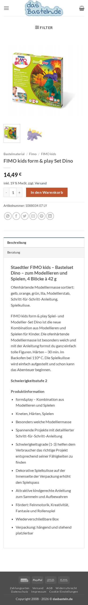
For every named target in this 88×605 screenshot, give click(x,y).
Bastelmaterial (14, 154)
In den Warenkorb (47, 192)
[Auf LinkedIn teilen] (50, 216)
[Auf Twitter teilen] (25, 216)
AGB (49, 588)
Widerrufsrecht (66, 588)
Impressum (38, 591)
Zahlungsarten (20, 588)
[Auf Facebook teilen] (16, 216)
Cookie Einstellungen (63, 591)
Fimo (33, 154)
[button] (6, 8)
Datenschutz (19, 591)
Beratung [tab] (13, 252)
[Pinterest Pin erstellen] (42, 216)
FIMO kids (48, 154)
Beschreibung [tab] (16, 242)
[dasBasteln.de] (44, 8)
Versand (41, 183)
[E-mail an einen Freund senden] (33, 216)
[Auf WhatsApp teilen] (8, 216)
